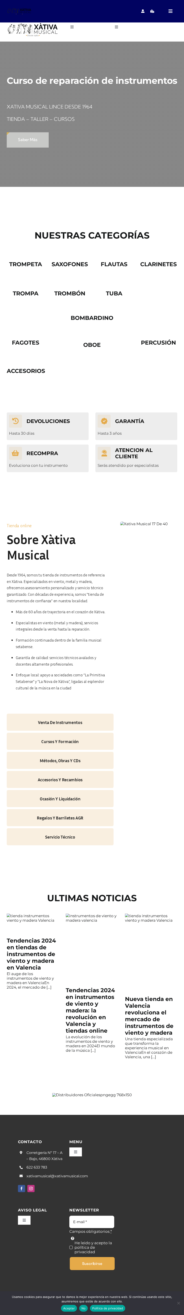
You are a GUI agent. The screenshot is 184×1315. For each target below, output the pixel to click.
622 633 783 (36, 1167)
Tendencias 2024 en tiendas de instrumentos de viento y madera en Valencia (31, 954)
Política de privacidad (107, 1308)
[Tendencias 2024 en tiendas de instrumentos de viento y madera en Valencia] (33, 924)
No (83, 1308)
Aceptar (69, 1308)
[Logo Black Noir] (19, 9)
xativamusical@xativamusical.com (57, 1176)
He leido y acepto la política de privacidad (93, 1247)
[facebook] (21, 1188)
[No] (178, 1303)
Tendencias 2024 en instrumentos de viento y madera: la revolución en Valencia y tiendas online (90, 1010)
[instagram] (31, 1188)
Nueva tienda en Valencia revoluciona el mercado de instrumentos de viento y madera (149, 1016)
